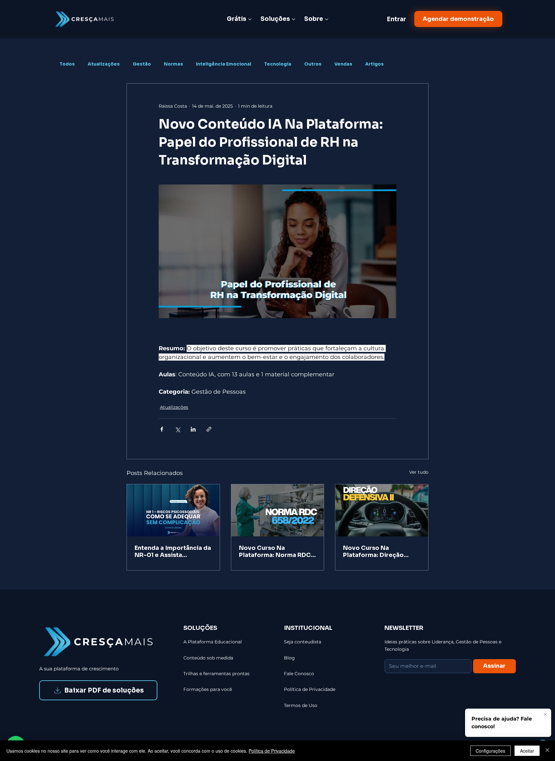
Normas (173, 64)
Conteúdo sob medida (208, 658)
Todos (67, 64)
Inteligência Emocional (223, 64)
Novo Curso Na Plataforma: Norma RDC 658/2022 (275, 551)
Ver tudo (418, 472)
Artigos (374, 64)
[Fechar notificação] (545, 715)
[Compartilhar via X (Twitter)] (177, 429)
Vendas (343, 64)
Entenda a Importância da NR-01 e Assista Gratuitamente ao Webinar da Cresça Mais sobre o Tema (173, 551)
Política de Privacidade (272, 751)
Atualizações (104, 64)
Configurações (490, 751)
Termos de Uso (300, 705)
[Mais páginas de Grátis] (249, 19)
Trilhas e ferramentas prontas (216, 673)
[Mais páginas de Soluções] (293, 19)
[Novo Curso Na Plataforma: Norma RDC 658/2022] (277, 510)
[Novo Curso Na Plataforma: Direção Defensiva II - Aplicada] (381, 510)
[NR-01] (173, 510)
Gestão (142, 64)
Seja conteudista (302, 642)
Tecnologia (277, 64)
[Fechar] (547, 751)
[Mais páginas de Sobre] (326, 19)
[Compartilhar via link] (209, 429)
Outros (313, 64)
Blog (289, 658)
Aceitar (527, 751)
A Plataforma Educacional (212, 642)
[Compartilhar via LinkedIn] (193, 429)
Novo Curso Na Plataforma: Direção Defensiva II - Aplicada (377, 551)
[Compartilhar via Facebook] (162, 429)
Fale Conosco (299, 673)
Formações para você (207, 689)
